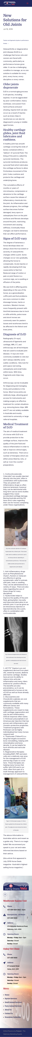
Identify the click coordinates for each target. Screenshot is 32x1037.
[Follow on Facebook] (5, 894)
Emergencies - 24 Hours (16, 914)
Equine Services (11, 998)
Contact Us (9, 1013)
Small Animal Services (13, 1002)
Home (7, 995)
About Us (8, 1010)
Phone (9, 906)
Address (10, 923)
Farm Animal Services (13, 1006)
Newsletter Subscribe (13, 1017)
